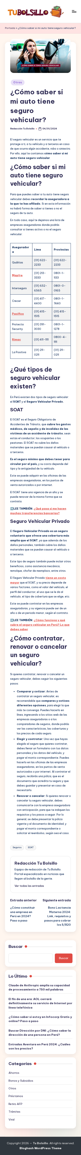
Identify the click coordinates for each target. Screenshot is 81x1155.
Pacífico (18, 313)
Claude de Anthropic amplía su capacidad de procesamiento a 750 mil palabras (39, 987)
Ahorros (14, 1073)
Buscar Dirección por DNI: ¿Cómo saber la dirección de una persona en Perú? (40, 1033)
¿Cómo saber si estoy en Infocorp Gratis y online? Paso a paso (40, 1019)
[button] (29, 885)
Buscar (16, 946)
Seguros (17, 847)
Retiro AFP (15, 1104)
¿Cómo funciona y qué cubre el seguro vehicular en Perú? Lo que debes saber (40, 624)
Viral (12, 1119)
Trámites (14, 1111)
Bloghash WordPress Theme (40, 1148)
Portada (10, 28)
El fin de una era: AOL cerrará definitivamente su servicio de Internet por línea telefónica (40, 1003)
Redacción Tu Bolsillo (36, 863)
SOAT (31, 847)
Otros (17, 82)
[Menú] (74, 11)
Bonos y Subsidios (21, 1081)
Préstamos (16, 1096)
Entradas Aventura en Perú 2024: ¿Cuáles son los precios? (39, 1046)
